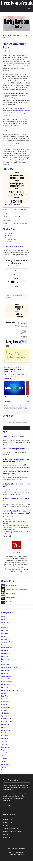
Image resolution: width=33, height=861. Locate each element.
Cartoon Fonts (5, 645)
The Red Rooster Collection (21, 110)
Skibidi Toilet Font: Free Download (17, 589)
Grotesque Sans (6, 679)
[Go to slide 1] (13, 315)
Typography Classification (11, 828)
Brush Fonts (5, 639)
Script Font (4, 738)
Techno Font (5, 753)
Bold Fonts (4, 630)
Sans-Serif (16, 216)
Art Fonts (4, 625)
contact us (12, 534)
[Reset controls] (16, 289)
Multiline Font (5, 707)
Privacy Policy (19, 852)
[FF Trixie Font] (3, 595)
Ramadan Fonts (6, 719)
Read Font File (7, 819)
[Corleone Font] (3, 599)
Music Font (4, 710)
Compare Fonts (7, 822)
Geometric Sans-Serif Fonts (10, 667)
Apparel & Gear (6, 619)
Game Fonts (5, 665)
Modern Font (5, 699)
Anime (3, 616)
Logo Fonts (12, 35)
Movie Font (4, 704)
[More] (25, 341)
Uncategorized (5, 764)
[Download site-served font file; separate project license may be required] (22, 341)
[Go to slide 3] (19, 315)
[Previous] (7, 311)
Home (5, 35)
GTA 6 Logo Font (11, 585)
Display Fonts (5, 656)
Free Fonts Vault (20, 848)
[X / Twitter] (9, 805)
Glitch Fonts (5, 670)
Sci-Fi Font (4, 736)
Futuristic (4, 662)
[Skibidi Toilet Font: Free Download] (3, 590)
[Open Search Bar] (2, 9)
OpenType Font (6, 716)
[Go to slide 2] (16, 315)
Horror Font (4, 687)
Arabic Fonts (5, 622)
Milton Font (9, 602)
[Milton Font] (3, 603)
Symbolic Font (5, 747)
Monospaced (5, 701)
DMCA (11, 852)
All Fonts (5, 825)
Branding (4, 636)
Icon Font (4, 693)
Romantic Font (5, 730)
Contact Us (6, 837)
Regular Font (5, 724)
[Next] (25, 311)
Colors (16, 278)
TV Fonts (4, 761)
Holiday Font (5, 684)
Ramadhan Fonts (6, 721)
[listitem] (14, 392)
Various (3, 767)
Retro (3, 727)
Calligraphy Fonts (6, 642)
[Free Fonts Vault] (17, 3)
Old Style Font (5, 713)
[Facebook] (5, 805)
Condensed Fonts (6, 647)
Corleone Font (10, 597)
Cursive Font (5, 650)
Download (16, 428)
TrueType (4, 758)
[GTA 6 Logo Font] (3, 586)
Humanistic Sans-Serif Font (9, 690)
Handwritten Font (6, 682)
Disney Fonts (5, 653)
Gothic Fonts (5, 673)
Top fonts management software (12, 831)
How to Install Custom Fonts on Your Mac (15, 525)
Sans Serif (4, 733)
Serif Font (4, 741)
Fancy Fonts (5, 659)
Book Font (4, 633)
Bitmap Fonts (5, 628)
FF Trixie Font (10, 593)
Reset (16, 286)
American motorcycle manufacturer (13, 64)
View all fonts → (9, 378)
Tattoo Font (4, 750)
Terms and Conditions (16, 854)
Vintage (3, 770)
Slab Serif (4, 744)
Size (16, 271)
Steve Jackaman (16, 93)
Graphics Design (6, 676)
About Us (5, 834)
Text (2, 755)
